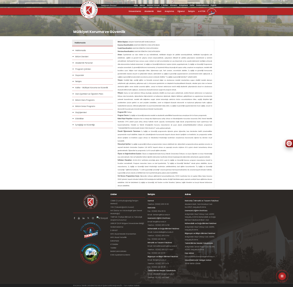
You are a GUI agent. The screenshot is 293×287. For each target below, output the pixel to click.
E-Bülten (164, 5)
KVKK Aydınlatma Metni (120, 255)
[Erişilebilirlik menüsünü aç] (289, 143)
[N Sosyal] (102, 218)
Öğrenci (181, 11)
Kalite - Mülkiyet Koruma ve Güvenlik (91, 87)
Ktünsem (173, 5)
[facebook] (75, 218)
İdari (159, 11)
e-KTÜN (201, 11)
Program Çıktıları (83, 69)
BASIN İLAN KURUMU (118, 251)
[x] (88, 218)
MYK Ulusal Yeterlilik (118, 237)
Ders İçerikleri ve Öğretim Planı (89, 94)
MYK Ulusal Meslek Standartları (123, 234)
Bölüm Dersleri (81, 56)
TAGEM (113, 248)
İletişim (191, 11)
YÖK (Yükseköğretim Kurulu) (122, 207)
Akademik (149, 11)
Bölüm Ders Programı (85, 100)
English (213, 5)
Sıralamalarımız (202, 5)
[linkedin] (84, 218)
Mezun (142, 5)
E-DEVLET (114, 230)
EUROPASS (114, 241)
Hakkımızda (80, 50)
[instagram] (93, 218)
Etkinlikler (79, 118)
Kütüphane (183, 5)
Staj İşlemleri (81, 112)
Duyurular (79, 75)
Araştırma (169, 11)
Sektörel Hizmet (153, 5)
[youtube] (79, 218)
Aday (136, 5)
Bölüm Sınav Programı (85, 106)
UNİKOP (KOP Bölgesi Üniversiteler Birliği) (127, 223)
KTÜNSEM (114, 244)
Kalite (192, 5)
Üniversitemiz (135, 11)
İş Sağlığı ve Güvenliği (85, 124)
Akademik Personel (84, 63)
